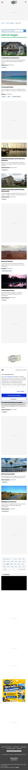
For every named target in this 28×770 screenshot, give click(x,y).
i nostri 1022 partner (9, 376)
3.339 (16, 561)
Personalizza (13, 399)
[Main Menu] (2, 2)
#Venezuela (4, 482)
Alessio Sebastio (5, 479)
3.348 (4, 566)
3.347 (22, 564)
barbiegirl (3, 268)
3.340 (19, 561)
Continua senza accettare (21, 369)
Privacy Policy (16, 746)
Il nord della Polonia (7, 290)
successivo (21, 569)
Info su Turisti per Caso (6, 746)
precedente (7, 559)
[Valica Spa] (14, 760)
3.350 (12, 566)
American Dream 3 (7, 261)
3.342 (4, 564)
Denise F (3, 94)
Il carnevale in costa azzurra (10, 58)
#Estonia (4, 199)
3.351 (16, 566)
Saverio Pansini (5, 197)
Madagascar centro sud (8, 501)
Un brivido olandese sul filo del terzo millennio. (13, 159)
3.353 (23, 566)
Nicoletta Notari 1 (6, 167)
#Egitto (3, 96)
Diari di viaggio (10, 23)
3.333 (15, 559)
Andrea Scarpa (5, 509)
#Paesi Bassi (4, 169)
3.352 (19, 566)
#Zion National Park (6, 270)
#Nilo (9, 96)
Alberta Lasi (4, 65)
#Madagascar (5, 511)
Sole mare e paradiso (8, 474)
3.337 (8, 561)
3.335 (23, 559)
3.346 (18, 564)
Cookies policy (24, 746)
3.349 (8, 566)
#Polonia (4, 300)
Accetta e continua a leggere (14, 395)
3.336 (4, 561)
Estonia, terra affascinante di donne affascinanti (12, 190)
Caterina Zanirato (6, 409)
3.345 (14, 564)
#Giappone (4, 411)
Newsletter (19, 748)
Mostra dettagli (20, 391)
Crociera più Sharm (7, 87)
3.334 (19, 559)
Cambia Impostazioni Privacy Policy (14, 751)
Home (2, 23)
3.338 (12, 561)
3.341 (23, 561)
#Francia (4, 67)
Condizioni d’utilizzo (11, 748)
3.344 (11, 564)
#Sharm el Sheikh (16, 96)
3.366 (5, 569)
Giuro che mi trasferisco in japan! (11, 402)
